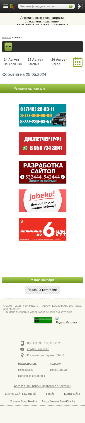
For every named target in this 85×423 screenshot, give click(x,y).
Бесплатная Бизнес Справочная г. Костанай (42, 386)
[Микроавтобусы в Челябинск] (42, 143)
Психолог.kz (25, 369)
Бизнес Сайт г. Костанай (20, 393)
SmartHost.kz (29, 401)
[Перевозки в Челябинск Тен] (42, 115)
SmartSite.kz (67, 401)
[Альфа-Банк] (42, 229)
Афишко (55, 363)
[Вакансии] (42, 200)
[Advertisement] (42, 265)
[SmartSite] (42, 172)
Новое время (58, 369)
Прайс (50, 393)
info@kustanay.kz (38, 349)
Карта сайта (72, 393)
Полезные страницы (31, 376)
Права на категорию (42, 290)
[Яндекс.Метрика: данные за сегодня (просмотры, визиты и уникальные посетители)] (66, 321)
